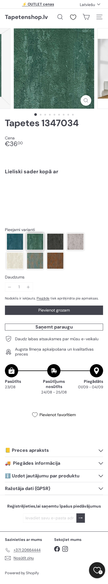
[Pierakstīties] (80, 518)
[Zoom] (86, 100)
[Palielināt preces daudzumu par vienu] (28, 287)
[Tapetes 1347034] (54, 199)
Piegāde (43, 298)
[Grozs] (86, 17)
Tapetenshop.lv (26, 17)
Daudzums (14, 277)
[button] (15, 241)
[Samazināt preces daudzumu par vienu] (9, 287)
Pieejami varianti (20, 229)
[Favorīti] (73, 17)
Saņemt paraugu (54, 327)
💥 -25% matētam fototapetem (38, 6)
